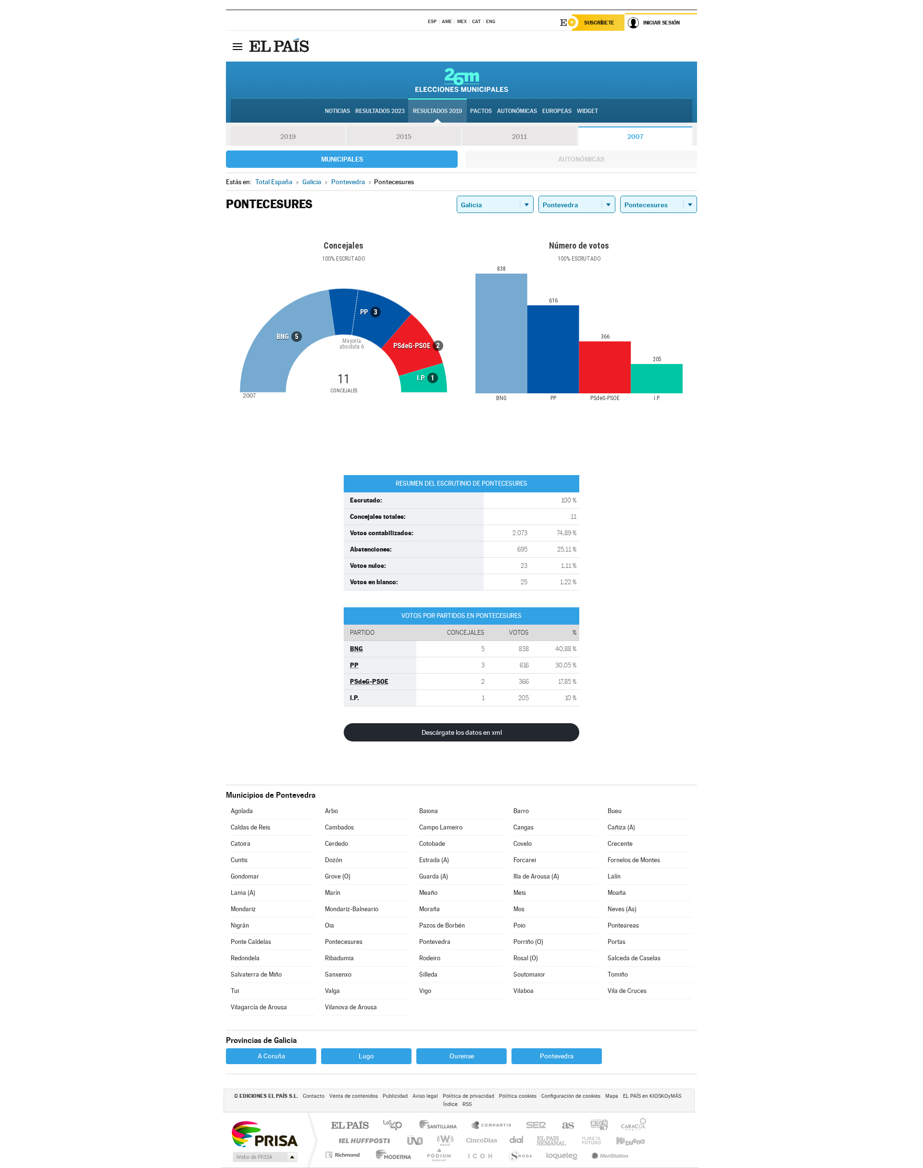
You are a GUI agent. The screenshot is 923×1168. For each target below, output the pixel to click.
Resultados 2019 (437, 111)
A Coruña (271, 1056)
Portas (616, 941)
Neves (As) (622, 909)
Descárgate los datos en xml (462, 732)
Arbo (331, 811)
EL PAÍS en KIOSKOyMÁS (652, 1096)
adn (595, 1126)
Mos (518, 909)
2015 (404, 136)
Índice (450, 1104)
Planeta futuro (587, 1140)
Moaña (617, 892)
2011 (519, 136)
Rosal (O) (525, 958)
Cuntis (239, 860)
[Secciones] (237, 46)
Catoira (240, 843)
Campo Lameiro (440, 827)
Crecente (620, 843)
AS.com (563, 1126)
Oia (329, 925)
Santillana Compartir (492, 1126)
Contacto (313, 1096)
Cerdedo (336, 843)
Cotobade (432, 843)
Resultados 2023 (380, 111)
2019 (288, 136)
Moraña (429, 909)
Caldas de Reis (250, 827)
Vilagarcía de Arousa (259, 1007)
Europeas (557, 111)
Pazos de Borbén (442, 925)
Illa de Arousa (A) (536, 876)
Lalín (614, 876)
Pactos (481, 111)
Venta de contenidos (353, 1096)
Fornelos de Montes (634, 860)
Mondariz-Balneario (351, 909)
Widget (587, 111)
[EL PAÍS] (280, 46)
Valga (332, 990)
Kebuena (622, 1140)
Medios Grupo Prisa (264, 1157)
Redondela (245, 958)
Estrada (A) (434, 860)
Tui (235, 990)
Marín (332, 892)
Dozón (333, 860)
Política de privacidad (468, 1096)
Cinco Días (480, 1140)
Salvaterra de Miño (256, 974)
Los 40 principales (396, 1126)
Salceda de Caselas (634, 958)
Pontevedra (434, 941)
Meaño (428, 892)
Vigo (425, 990)
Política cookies (517, 1096)
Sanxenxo (338, 974)
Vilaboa (523, 990)
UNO (415, 1140)
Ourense (461, 1056)
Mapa (611, 1096)
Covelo (522, 843)
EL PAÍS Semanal (552, 1140)
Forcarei (524, 860)
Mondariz (243, 909)
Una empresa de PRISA (264, 1133)
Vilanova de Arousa (351, 1007)
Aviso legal (425, 1096)
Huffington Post (362, 1140)
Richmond (343, 1155)
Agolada (242, 811)
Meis (519, 892)
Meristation (608, 1155)
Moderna (391, 1155)
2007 (635, 136)
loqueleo (562, 1155)
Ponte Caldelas (251, 941)
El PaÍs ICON (480, 1155)
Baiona (428, 811)
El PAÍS (349, 1126)
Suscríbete (599, 22)
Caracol (631, 1126)
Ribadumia (339, 958)
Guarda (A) (433, 876)
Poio (519, 925)
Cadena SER (533, 1126)
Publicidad (395, 1096)
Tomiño (618, 974)
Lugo (366, 1056)
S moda (520, 1155)
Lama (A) (243, 892)
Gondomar (245, 876)
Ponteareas (623, 925)
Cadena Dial (517, 1140)
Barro (521, 811)
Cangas (523, 827)
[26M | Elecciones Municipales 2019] (461, 80)
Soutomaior (529, 974)
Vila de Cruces (627, 990)
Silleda (428, 974)
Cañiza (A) (621, 827)
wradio (443, 1140)
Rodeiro (429, 958)
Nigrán (240, 925)
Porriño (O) (528, 941)
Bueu (615, 811)
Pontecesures (343, 941)
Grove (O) (337, 876)
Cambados (339, 827)
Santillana (441, 1126)
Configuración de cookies (570, 1096)
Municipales (342, 159)
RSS (467, 1104)
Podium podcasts (438, 1155)
